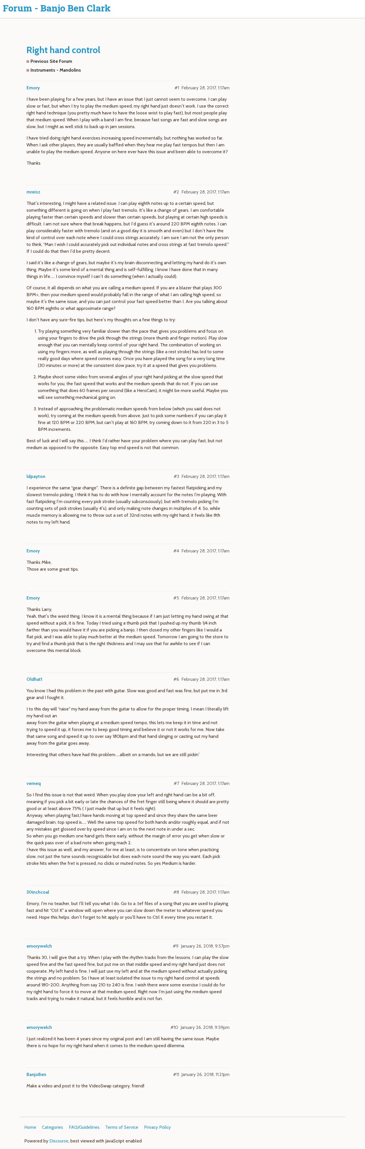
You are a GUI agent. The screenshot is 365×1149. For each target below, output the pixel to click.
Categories (52, 1127)
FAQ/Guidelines (84, 1127)
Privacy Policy (157, 1127)
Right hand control (63, 49)
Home (30, 1127)
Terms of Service (121, 1127)
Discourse (58, 1141)
